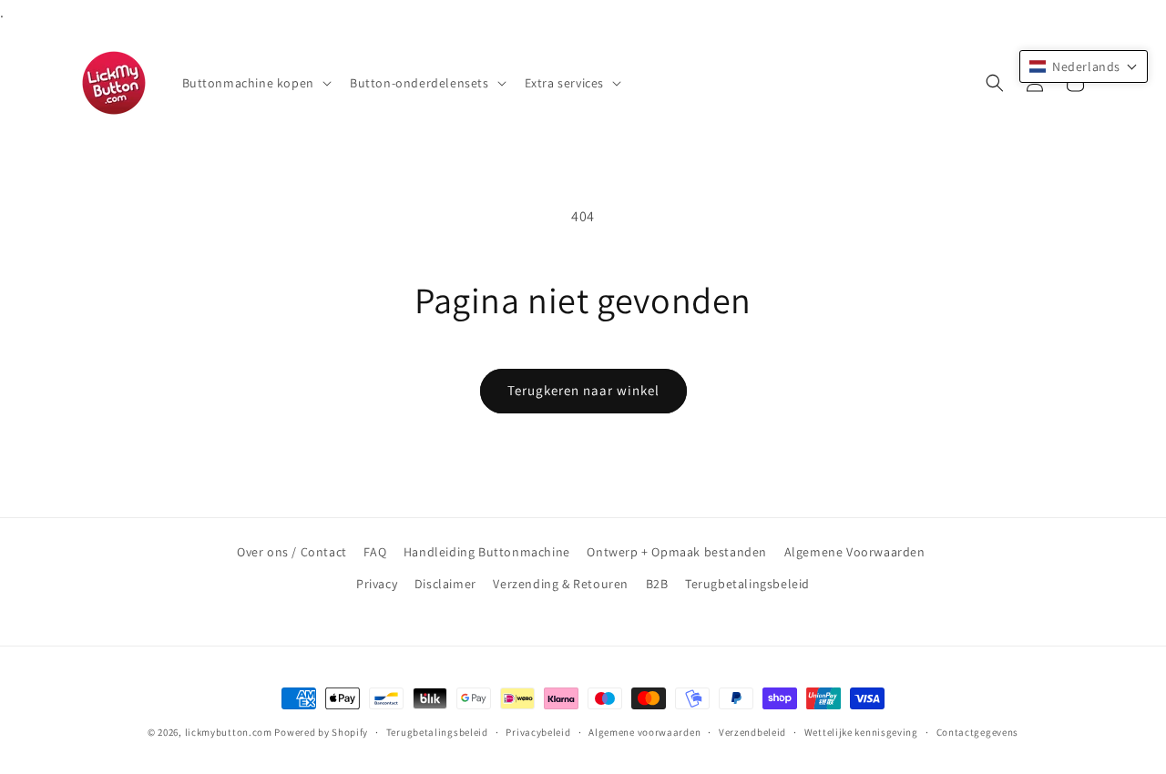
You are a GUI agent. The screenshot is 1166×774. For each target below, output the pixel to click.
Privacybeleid (538, 732)
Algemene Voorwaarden (855, 552)
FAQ (374, 552)
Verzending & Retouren (561, 583)
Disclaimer (445, 583)
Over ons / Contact (292, 552)
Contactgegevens (977, 732)
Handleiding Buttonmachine (487, 552)
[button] (255, 83)
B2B (657, 583)
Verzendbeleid (752, 732)
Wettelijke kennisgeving (861, 732)
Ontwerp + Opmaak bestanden (677, 552)
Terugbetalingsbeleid (747, 583)
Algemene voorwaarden (644, 732)
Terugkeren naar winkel (583, 390)
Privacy (376, 583)
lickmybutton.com (228, 732)
